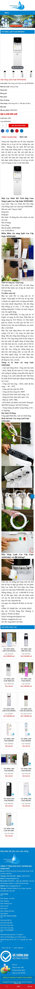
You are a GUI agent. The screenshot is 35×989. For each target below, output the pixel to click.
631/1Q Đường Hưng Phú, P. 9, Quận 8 (11, 934)
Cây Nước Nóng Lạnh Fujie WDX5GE (9, 650)
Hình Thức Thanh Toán (6, 925)
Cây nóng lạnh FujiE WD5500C (9, 799)
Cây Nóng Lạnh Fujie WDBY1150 (9, 680)
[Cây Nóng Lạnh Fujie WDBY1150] (9, 669)
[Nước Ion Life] (17, 21)
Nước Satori (3, 908)
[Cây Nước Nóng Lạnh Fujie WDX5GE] (9, 639)
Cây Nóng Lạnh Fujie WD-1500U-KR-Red (26, 710)
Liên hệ (30, 986)
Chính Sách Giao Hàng (6, 928)
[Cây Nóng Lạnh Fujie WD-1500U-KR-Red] (26, 699)
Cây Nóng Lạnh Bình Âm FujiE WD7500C (26, 650)
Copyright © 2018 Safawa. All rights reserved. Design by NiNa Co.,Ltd (17, 982)
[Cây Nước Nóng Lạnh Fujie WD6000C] (9, 699)
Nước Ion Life (4, 906)
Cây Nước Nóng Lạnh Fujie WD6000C (9, 710)
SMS (18, 986)
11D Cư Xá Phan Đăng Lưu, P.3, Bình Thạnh (13, 937)
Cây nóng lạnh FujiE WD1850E (26, 740)
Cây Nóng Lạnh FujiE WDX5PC (26, 680)
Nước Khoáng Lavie (6, 903)
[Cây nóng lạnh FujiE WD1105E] (26, 789)
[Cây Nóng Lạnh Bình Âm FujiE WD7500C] (26, 639)
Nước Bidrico (4, 913)
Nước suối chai (6, 948)
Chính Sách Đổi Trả (5, 920)
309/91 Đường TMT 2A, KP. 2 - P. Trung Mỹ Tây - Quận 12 (16, 940)
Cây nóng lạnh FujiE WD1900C (9, 769)
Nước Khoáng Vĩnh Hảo (7, 911)
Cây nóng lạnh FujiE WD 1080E (9, 829)
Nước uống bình (18, 948)
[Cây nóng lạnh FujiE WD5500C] (9, 789)
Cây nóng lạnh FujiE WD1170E (26, 769)
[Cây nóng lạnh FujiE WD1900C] (9, 759)
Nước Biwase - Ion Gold (7, 898)
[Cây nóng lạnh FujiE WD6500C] (9, 729)
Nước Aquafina (4, 901)
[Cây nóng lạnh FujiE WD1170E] (26, 759)
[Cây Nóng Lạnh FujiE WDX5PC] (26, 669)
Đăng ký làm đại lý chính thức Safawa (17, 977)
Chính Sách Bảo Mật (6, 923)
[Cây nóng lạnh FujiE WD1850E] (26, 729)
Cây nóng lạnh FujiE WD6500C (9, 740)
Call (7, 986)
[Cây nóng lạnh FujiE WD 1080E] (9, 819)
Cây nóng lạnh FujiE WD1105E (26, 799)
